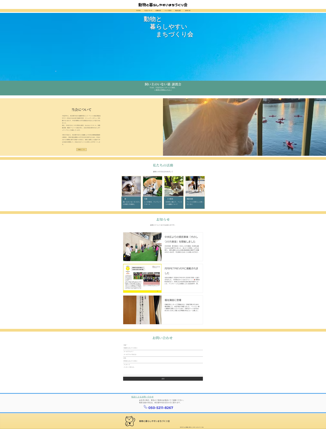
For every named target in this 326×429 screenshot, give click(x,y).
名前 (125, 345)
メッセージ (127, 364)
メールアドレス (128, 351)
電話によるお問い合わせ (142, 397)
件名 (125, 358)
